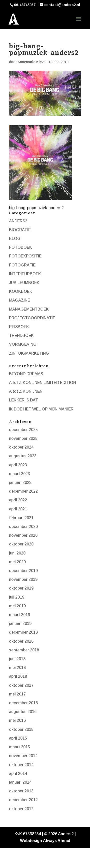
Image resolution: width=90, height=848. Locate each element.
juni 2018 (17, 659)
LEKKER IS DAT (23, 400)
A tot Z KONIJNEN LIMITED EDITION (42, 382)
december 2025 (23, 430)
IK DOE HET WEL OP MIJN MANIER (41, 409)
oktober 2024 (21, 447)
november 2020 (23, 535)
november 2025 (23, 438)
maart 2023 (19, 474)
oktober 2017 (21, 685)
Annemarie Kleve (32, 62)
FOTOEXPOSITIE (25, 256)
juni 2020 (17, 553)
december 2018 (23, 632)
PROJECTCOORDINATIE (32, 318)
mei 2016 (17, 720)
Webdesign (31, 840)
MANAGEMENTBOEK (29, 309)
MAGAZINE (19, 300)
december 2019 (23, 571)
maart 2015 (19, 747)
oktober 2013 (21, 791)
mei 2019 (17, 606)
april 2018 (18, 676)
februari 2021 (21, 518)
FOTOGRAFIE (22, 265)
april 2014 (18, 773)
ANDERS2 (18, 221)
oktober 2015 (21, 729)
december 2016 (23, 703)
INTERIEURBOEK (25, 274)
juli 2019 (16, 597)
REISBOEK (19, 327)
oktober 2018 (21, 641)
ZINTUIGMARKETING (29, 353)
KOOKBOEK (20, 291)
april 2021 (18, 509)
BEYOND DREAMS (26, 374)
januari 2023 (20, 482)
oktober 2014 (21, 765)
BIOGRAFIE (20, 230)
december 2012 (23, 800)
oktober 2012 (21, 809)
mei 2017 (17, 694)
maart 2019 (19, 615)
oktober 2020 (21, 544)
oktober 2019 (21, 588)
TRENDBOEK (21, 335)
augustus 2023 (22, 456)
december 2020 (23, 526)
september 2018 (24, 650)
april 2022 (18, 500)
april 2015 (18, 738)
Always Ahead (56, 840)
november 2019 (23, 579)
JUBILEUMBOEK (24, 282)
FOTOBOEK (20, 247)
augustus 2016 (22, 712)
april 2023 (18, 465)
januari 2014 (20, 782)
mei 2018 (17, 667)
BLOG (14, 238)
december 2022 (23, 491)
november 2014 (23, 756)
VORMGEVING (22, 344)
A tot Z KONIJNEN (25, 391)
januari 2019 (20, 623)
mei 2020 (17, 562)
